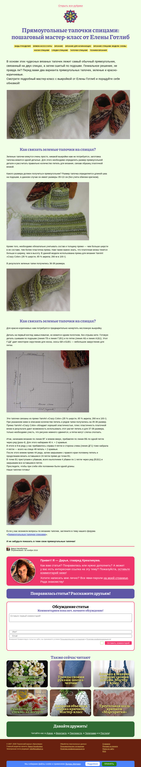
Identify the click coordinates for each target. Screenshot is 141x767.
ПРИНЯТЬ (109, 764)
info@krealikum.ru (36, 749)
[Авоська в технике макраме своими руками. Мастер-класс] (114, 678)
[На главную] (70, 22)
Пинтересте (76, 733)
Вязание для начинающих (78, 46)
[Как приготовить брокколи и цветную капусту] (27, 673)
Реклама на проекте (110, 746)
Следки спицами (60, 50)
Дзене (49, 733)
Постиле (104, 733)
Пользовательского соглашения (72, 639)
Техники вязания (98, 50)
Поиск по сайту (108, 749)
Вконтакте (61, 733)
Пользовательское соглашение (72, 746)
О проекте (106, 744)
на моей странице (116, 578)
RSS (104, 751)
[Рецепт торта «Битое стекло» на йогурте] (27, 702)
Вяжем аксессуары (42, 46)
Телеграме (90, 733)
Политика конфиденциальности (72, 749)
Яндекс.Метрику (73, 764)
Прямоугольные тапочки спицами (27, 534)
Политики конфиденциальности (98, 639)
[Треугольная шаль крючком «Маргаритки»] (113, 702)
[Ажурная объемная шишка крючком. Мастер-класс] (70, 702)
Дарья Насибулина (35, 746)
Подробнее (92, 764)
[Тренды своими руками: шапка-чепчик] (70, 673)
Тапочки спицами (79, 50)
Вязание (59, 46)
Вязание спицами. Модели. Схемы (110, 46)
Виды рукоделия (23, 46)
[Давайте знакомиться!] (23, 571)
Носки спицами (41, 50)
